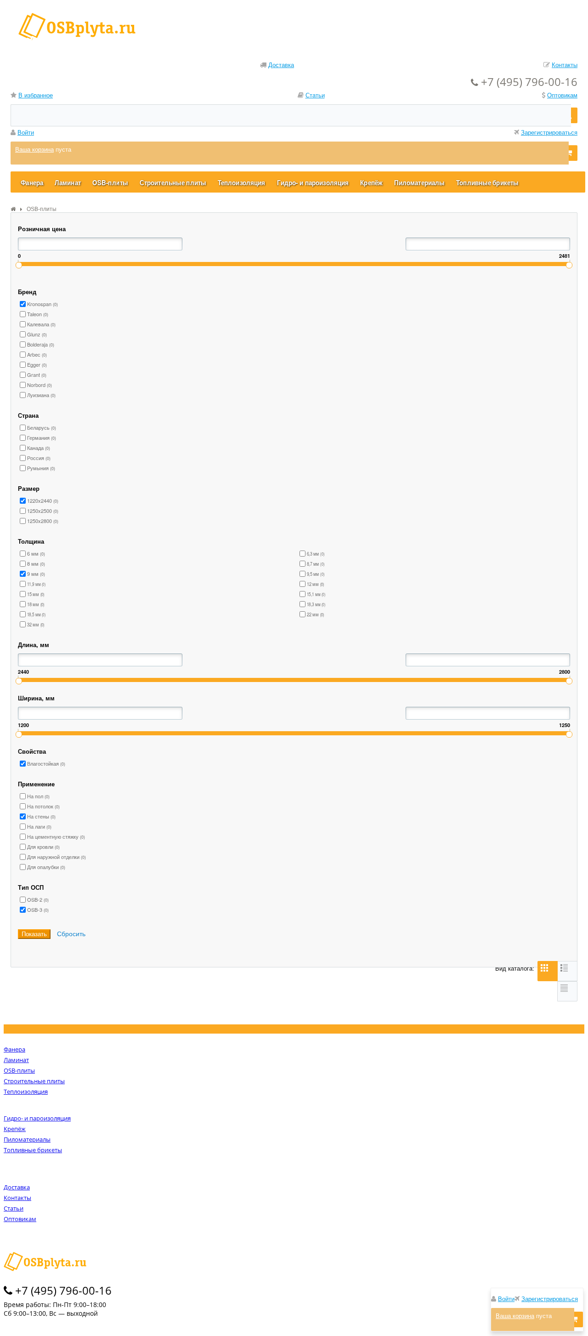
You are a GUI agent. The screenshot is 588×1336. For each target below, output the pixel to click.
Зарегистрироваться (549, 132)
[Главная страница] (13, 209)
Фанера (14, 1049)
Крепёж (15, 1129)
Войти (25, 132)
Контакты (564, 64)
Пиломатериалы (27, 1139)
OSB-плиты (19, 1070)
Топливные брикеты (33, 1150)
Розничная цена (42, 228)
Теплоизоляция (26, 1091)
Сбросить (71, 933)
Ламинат (16, 1060)
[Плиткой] (547, 971)
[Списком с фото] (567, 971)
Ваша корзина (34, 149)
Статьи (315, 95)
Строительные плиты (34, 1081)
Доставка (281, 64)
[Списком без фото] (567, 991)
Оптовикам (562, 95)
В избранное (35, 95)
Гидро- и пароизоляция (37, 1118)
